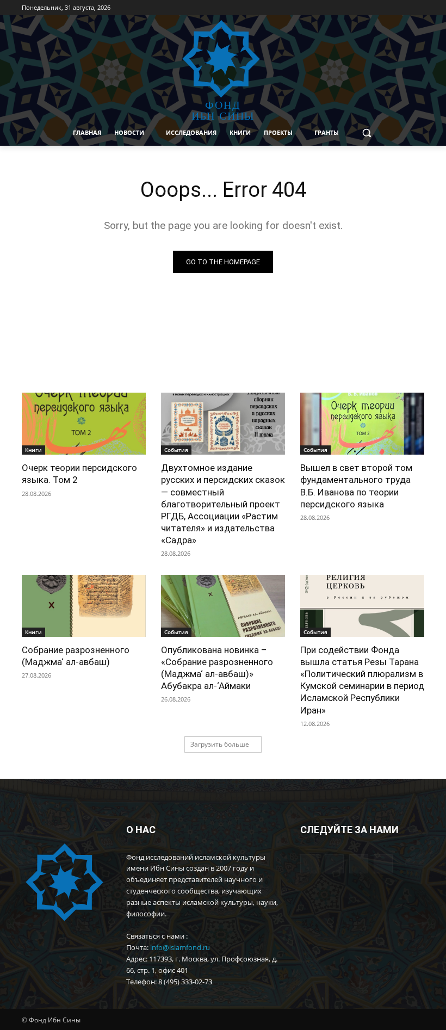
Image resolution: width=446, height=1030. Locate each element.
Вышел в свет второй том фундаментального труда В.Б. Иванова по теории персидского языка (356, 485)
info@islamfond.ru (180, 947)
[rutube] (383, 863)
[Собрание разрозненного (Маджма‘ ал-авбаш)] (84, 606)
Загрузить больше (219, 744)
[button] (367, 133)
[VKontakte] (388, 8)
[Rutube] (418, 8)
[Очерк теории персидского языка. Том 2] (84, 424)
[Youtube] (403, 8)
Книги (33, 450)
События (176, 450)
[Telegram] (373, 8)
